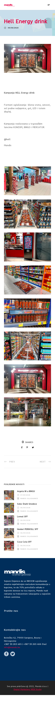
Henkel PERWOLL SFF (27, 529)
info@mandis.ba (12, 647)
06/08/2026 (25, 508)
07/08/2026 (25, 495)
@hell (7, 139)
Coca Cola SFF (24, 541)
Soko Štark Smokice (27, 503)
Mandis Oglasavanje (29, 498)
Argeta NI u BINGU (26, 491)
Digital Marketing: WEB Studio (28, 689)
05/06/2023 (13, 28)
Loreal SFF (22, 516)
